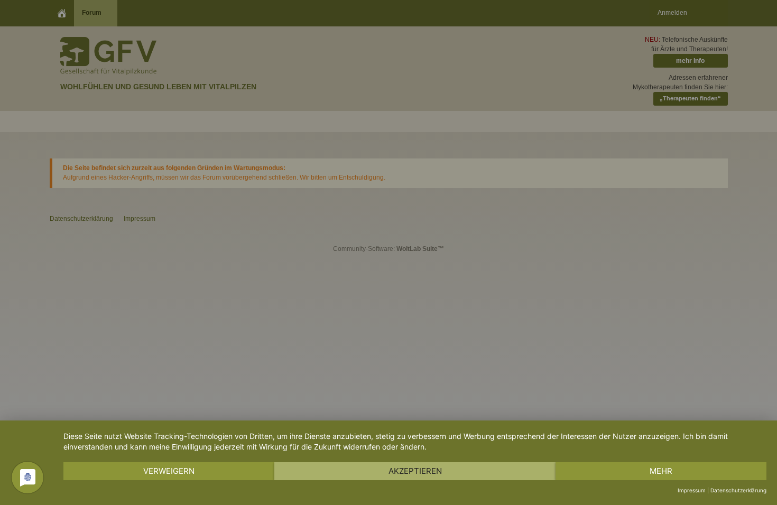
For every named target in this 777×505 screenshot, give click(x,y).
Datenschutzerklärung (738, 490)
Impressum (692, 490)
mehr (661, 471)
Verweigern (169, 471)
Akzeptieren (415, 471)
